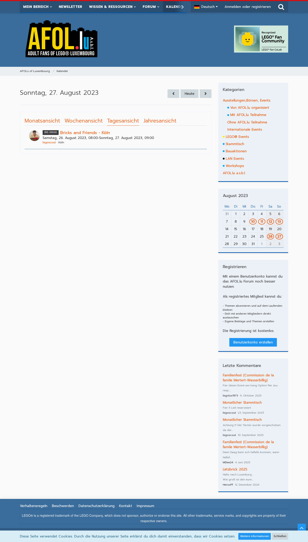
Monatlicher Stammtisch (242, 402)
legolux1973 (230, 396)
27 (279, 236)
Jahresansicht (159, 121)
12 (270, 221)
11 (261, 221)
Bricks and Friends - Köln (85, 133)
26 (270, 236)
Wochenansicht (83, 121)
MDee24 (228, 462)
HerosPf (228, 485)
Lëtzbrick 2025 (235, 469)
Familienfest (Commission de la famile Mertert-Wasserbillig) (248, 378)
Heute (189, 93)
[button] (206, 6)
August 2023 (235, 195)
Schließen (280, 536)
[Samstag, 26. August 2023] (173, 93)
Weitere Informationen (254, 536)
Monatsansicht (42, 121)
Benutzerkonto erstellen (253, 342)
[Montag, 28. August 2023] (205, 93)
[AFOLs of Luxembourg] (62, 39)
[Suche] (281, 6)
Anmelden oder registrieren (248, 6)
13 (279, 221)
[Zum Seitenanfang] (302, 528)
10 (253, 221)
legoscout (49, 142)
